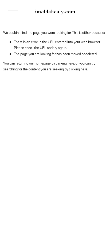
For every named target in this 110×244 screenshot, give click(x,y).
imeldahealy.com (55, 11)
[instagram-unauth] (92, 203)
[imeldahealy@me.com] (100, 203)
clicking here (65, 63)
